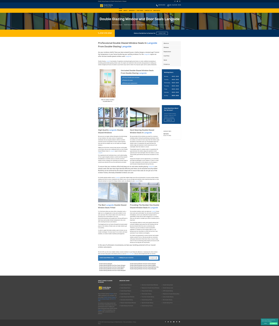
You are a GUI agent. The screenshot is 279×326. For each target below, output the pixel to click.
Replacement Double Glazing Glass (171, 293)
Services (131, 10)
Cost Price (140, 10)
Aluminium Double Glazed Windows (150, 285)
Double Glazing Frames (147, 305)
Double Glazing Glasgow (105, 264)
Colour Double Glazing (168, 296)
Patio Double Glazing (146, 293)
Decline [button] (265, 323)
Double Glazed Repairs (125, 291)
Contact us (167, 64)
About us (166, 43)
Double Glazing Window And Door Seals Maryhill (112, 267)
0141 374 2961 (161, 4)
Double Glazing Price (168, 302)
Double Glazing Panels (147, 299)
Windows (166, 47)
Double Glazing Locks (168, 288)
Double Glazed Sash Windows (127, 296)
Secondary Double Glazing (126, 299)
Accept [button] (273, 323)
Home (120, 10)
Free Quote (156, 10)
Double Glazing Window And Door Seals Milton (111, 269)
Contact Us (148, 10)
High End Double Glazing (147, 302)
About (125, 10)
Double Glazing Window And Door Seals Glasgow (143, 264)
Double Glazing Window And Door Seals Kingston (143, 265)
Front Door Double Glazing (148, 296)
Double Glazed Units (125, 293)
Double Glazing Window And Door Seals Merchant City (144, 267)
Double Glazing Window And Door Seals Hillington (112, 265)
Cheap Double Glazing (147, 291)
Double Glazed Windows (126, 285)
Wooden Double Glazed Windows (128, 302)
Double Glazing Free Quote (126, 305)
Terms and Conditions (127, 322)
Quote (165, 60)
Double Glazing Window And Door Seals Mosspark (112, 270)
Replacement (167, 51)
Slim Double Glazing (167, 299)
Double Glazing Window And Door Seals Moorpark (143, 269)
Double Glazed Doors (125, 288)
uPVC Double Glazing (168, 291)
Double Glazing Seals (168, 285)
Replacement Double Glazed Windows (150, 288)
